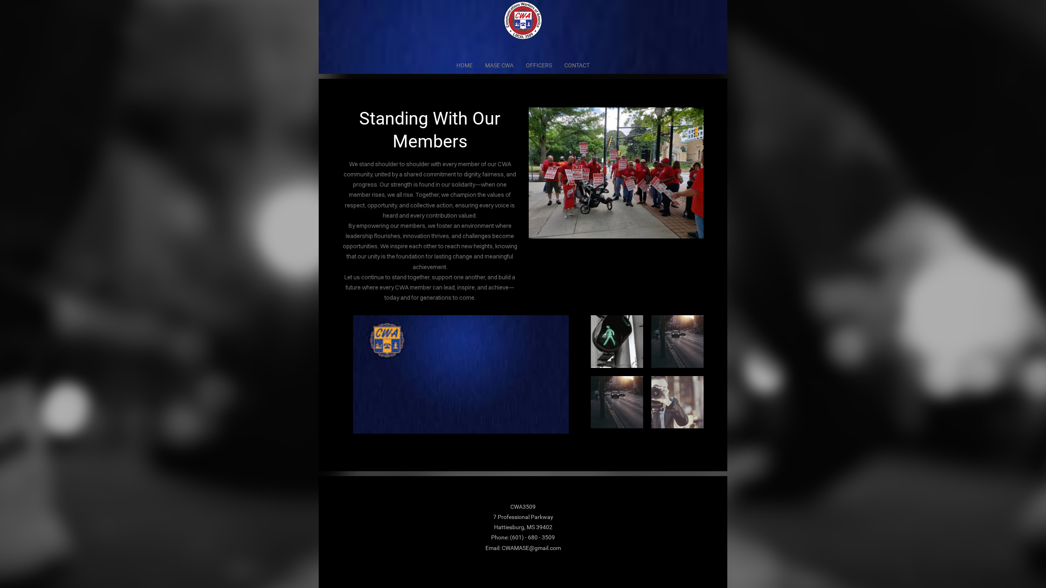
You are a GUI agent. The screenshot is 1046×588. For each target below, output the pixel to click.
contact (577, 65)
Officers (539, 65)
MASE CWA (499, 65)
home (464, 65)
